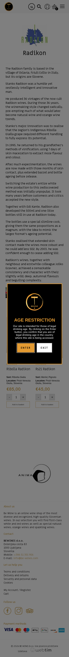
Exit (44, 348)
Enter (26, 348)
